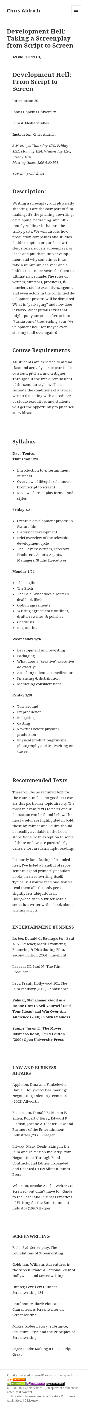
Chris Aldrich (23, 10)
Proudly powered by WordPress (28, 1375)
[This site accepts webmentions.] (35, 1384)
